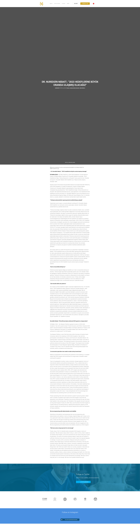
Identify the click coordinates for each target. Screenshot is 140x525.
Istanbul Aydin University (74, 87)
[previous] (41, 500)
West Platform (82, 87)
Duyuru (68, 87)
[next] (99, 500)
